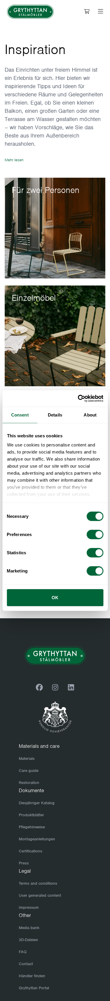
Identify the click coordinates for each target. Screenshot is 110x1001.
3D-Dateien (28, 939)
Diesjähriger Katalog (37, 802)
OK (55, 597)
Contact (26, 963)
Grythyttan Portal (34, 987)
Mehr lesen (14, 159)
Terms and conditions (38, 883)
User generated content (40, 895)
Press (24, 863)
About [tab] (90, 414)
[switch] (95, 534)
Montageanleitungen (37, 839)
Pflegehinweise (32, 826)
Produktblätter (31, 814)
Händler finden (32, 975)
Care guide (28, 770)
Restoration (29, 782)
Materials (27, 758)
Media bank (29, 927)
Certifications (30, 851)
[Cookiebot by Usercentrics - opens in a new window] (78, 398)
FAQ (22, 951)
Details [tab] (55, 414)
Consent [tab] (20, 414)
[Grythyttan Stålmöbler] (30, 12)
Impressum (29, 907)
